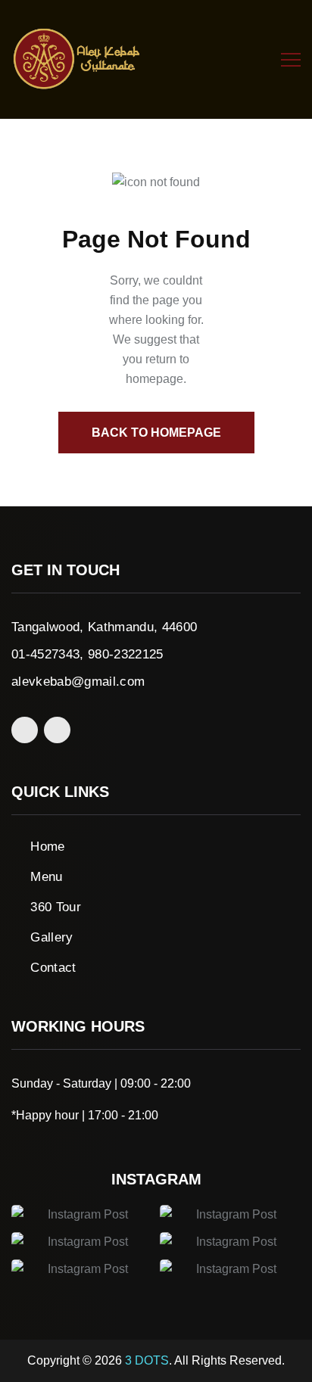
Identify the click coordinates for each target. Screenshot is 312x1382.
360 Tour (55, 907)
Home (47, 846)
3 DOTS (147, 1360)
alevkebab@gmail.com (78, 681)
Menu (46, 877)
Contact (53, 967)
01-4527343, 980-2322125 (87, 654)
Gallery (51, 937)
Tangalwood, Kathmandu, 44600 (104, 627)
